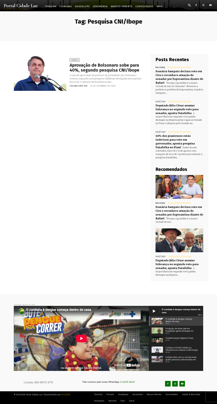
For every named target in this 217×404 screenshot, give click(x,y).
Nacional (161, 67)
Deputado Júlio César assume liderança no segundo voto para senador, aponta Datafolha (177, 109)
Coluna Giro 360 (79, 86)
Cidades (74, 60)
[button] (189, 5)
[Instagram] (203, 5)
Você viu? (161, 102)
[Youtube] (210, 5)
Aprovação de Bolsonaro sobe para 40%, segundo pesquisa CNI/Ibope (104, 68)
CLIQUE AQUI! (127, 381)
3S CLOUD (65, 394)
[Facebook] (196, 5)
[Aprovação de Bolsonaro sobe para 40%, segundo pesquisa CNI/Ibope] (40, 72)
